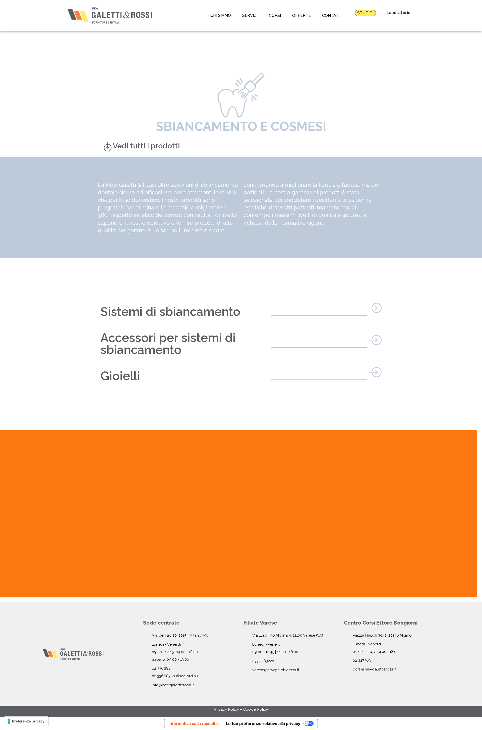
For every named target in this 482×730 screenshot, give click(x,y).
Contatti (332, 15)
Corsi (275, 15)
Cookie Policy (255, 709)
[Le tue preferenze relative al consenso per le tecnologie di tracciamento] (26, 721)
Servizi (250, 15)
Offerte (301, 15)
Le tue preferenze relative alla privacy (263, 723)
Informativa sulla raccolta (193, 723)
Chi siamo (220, 15)
